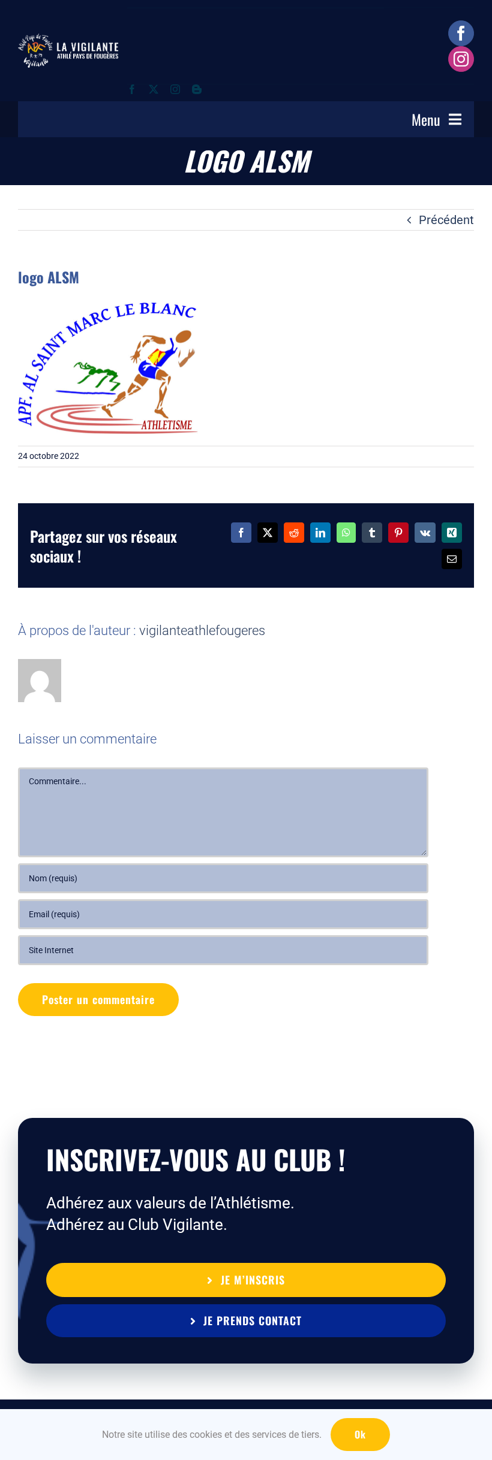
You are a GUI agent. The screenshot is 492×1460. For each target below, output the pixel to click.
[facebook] (461, 33)
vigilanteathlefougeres (202, 630)
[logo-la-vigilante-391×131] (68, 39)
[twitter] (153, 89)
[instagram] (461, 59)
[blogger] (197, 89)
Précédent (446, 220)
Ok (360, 1434)
